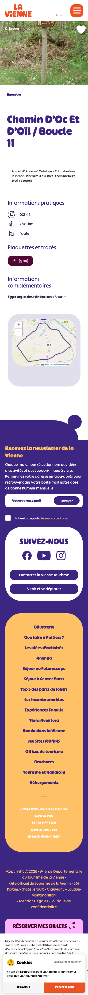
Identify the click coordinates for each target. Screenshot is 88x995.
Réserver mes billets (40, 926)
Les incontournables (44, 700)
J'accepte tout (64, 987)
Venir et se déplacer (44, 588)
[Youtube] (44, 556)
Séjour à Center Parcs (44, 679)
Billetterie (44, 627)
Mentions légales (33, 901)
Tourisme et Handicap (44, 772)
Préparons (30, 171)
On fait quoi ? (47, 171)
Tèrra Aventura (44, 720)
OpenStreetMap (59, 364)
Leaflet (46, 364)
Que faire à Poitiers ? (44, 637)
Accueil (16, 171)
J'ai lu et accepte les (41, 518)
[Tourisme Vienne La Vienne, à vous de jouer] (18, 10)
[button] (18, 325)
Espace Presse (44, 823)
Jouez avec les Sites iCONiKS (44, 809)
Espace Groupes (44, 830)
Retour (14, 28)
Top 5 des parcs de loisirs (44, 689)
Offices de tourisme (44, 751)
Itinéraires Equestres (39, 176)
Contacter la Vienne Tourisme (44, 574)
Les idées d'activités (44, 648)
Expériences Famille (44, 710)
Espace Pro (44, 816)
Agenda (44, 658)
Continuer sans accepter (67, 961)
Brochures (44, 762)
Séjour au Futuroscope (44, 668)
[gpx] (23, 260)
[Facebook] (27, 556)
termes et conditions (54, 518)
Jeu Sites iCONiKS (44, 741)
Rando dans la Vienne (44, 731)
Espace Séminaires (44, 837)
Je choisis (23, 987)
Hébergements (44, 782)
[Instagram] (61, 556)
